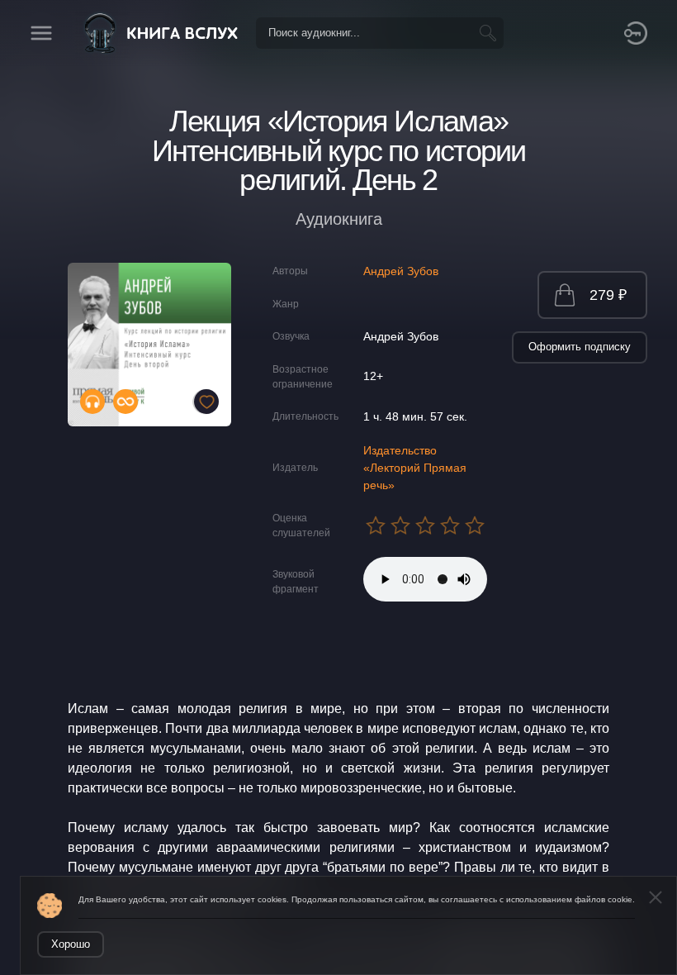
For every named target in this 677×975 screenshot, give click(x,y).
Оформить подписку (579, 346)
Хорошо (70, 944)
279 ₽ (608, 295)
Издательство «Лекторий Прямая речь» (414, 468)
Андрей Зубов (400, 271)
